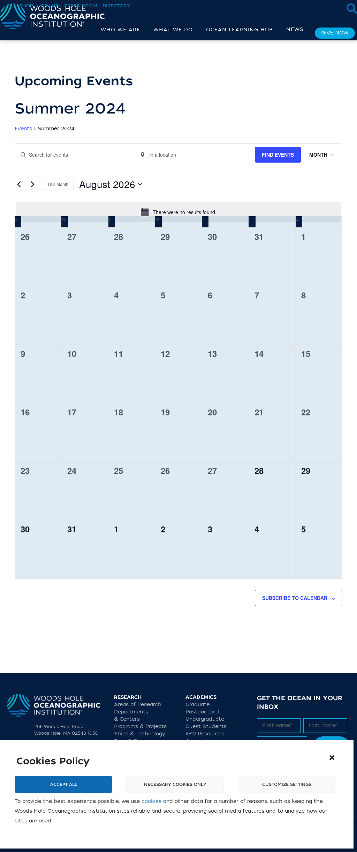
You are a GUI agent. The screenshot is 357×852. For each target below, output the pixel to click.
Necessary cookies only (175, 784)
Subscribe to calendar (294, 597)
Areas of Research (137, 704)
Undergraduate (204, 719)
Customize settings (286, 784)
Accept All (63, 784)
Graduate (197, 704)
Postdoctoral (202, 712)
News (295, 29)
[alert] (178, 212)
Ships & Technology (139, 733)
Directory (116, 6)
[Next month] (32, 184)
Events (23, 128)
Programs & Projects (140, 726)
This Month (57, 184)
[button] (331, 757)
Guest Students (206, 726)
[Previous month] (19, 184)
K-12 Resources (204, 733)
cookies (151, 801)
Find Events (278, 154)
